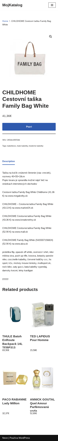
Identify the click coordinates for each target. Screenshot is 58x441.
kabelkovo (11, 146)
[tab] (8, 161)
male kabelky (22, 146)
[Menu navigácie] (52, 5)
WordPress (24, 438)
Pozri (29, 126)
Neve (5, 438)
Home (5, 21)
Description (8, 161)
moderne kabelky (36, 146)
